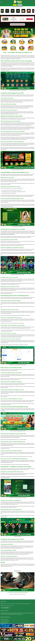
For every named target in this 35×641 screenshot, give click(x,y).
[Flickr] (9, 606)
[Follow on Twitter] (4, 606)
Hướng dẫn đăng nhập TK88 (5, 619)
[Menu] (1, 2)
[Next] (33, 32)
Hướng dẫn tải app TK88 (4, 620)
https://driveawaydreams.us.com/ (8, 603)
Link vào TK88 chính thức (30, 19)
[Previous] (2, 32)
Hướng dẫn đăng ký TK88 (4, 617)
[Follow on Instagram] (3, 606)
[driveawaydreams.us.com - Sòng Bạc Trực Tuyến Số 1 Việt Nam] (17, 2)
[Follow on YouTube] (7, 606)
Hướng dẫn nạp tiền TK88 (4, 622)
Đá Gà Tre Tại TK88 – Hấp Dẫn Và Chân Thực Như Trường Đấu (17, 590)
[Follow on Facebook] (1, 606)
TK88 (1, 601)
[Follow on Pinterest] (6, 606)
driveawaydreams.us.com (4, 611)
